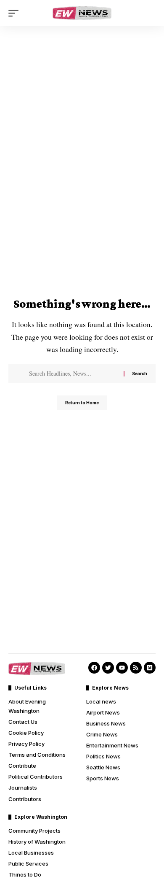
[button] (15, 13)
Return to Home (82, 402)
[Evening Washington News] (82, 13)
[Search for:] (73, 373)
